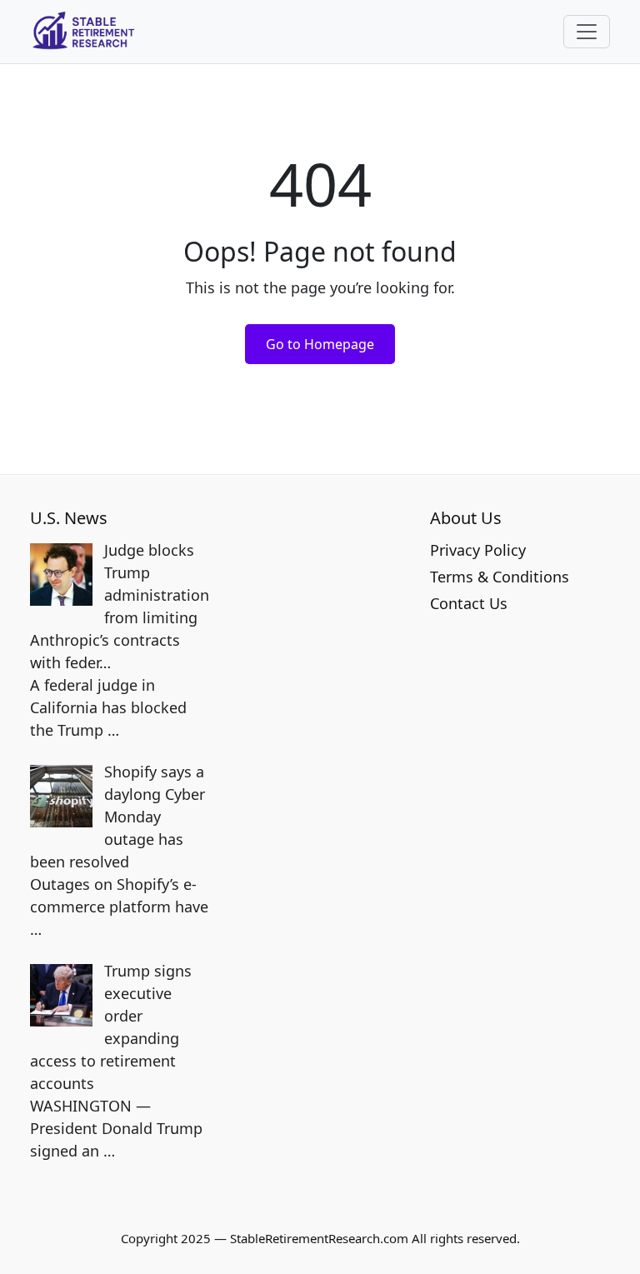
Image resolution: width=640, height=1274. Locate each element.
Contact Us (469, 603)
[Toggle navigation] (586, 31)
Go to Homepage (320, 344)
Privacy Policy (478, 550)
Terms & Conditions (499, 577)
